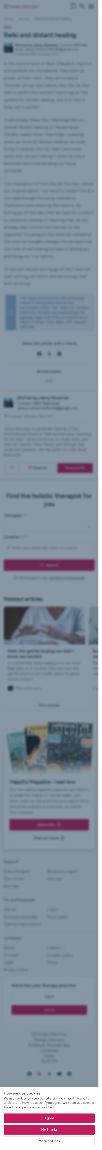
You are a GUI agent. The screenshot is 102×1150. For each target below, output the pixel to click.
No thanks (49, 1129)
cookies (21, 1098)
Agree (49, 1118)
